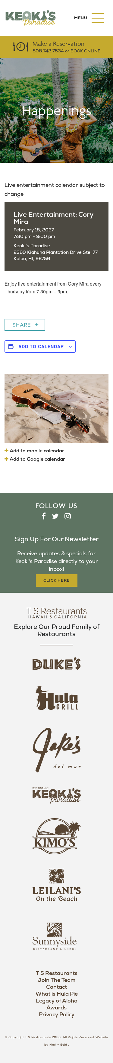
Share (21, 325)
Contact (56, 987)
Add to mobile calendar (36, 451)
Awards (56, 1007)
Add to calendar (41, 346)
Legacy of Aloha (56, 1000)
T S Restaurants (56, 973)
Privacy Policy (56, 1014)
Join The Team (57, 980)
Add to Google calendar (36, 459)
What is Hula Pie (57, 994)
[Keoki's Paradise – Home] (30, 18)
